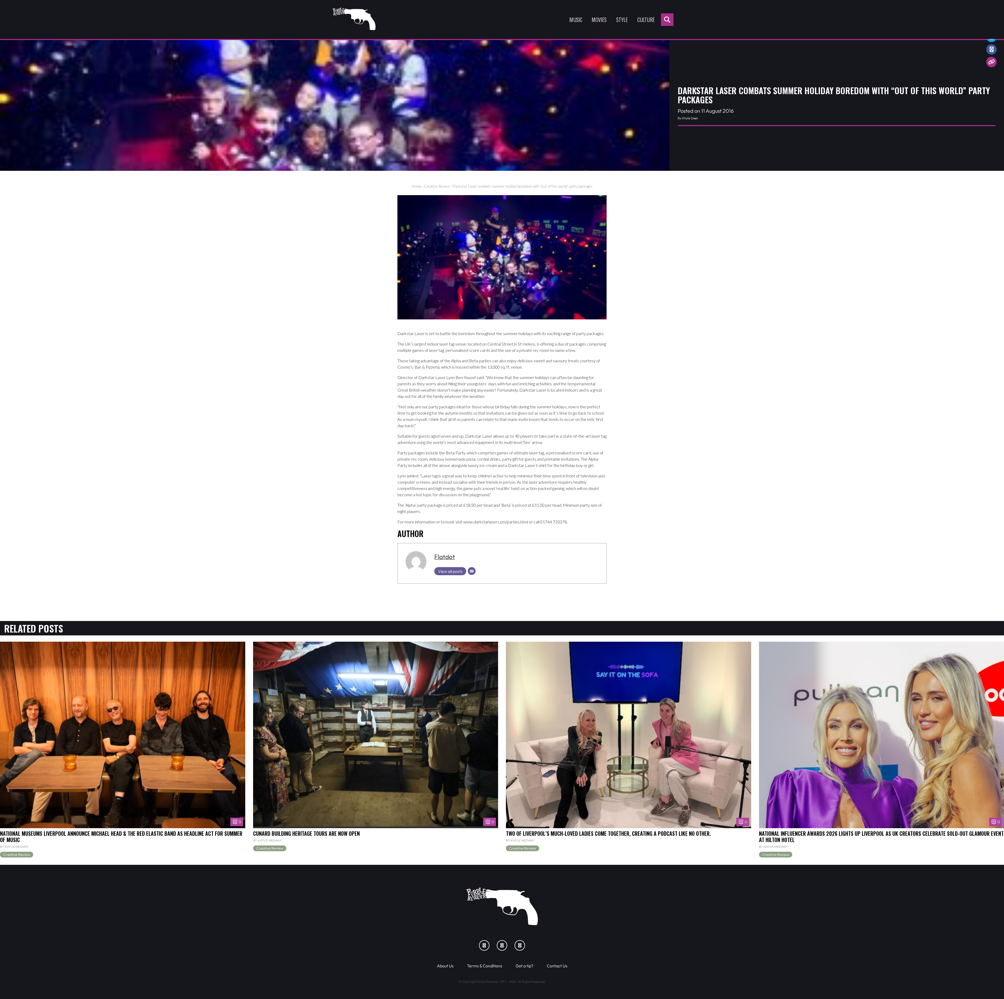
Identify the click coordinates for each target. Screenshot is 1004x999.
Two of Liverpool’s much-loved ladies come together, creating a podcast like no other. (608, 833)
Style (622, 20)
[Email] (472, 571)
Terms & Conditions (484, 965)
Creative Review (437, 186)
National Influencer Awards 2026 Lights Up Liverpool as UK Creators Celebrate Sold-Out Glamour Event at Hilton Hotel (881, 836)
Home (416, 186)
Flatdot (444, 557)
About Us (445, 965)
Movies (599, 20)
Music (575, 20)
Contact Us (557, 965)
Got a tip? (524, 965)
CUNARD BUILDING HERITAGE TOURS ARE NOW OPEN (306, 833)
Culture (646, 20)
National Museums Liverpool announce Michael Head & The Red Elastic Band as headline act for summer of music (121, 836)
